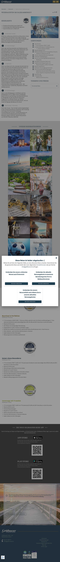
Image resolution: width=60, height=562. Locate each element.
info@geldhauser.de (27, 267)
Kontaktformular (41, 265)
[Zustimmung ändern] (3, 557)
